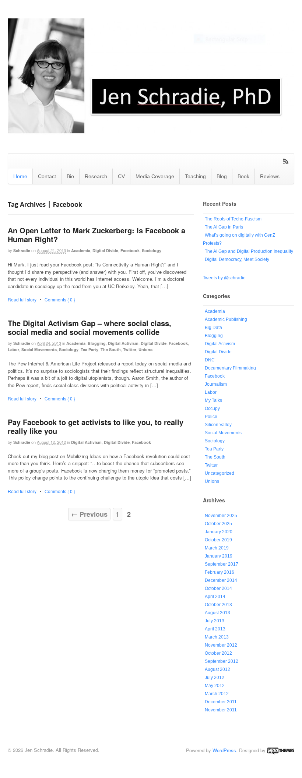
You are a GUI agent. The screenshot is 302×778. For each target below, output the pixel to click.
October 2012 (218, 653)
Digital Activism (123, 343)
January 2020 (218, 531)
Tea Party (89, 349)
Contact (47, 176)
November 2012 (221, 645)
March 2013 (217, 637)
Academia (80, 250)
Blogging (97, 343)
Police (211, 416)
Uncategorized (219, 473)
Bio (70, 176)
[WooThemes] (280, 750)
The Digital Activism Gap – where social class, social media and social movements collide (89, 327)
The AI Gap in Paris (224, 227)
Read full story (22, 299)
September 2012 (221, 661)
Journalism (216, 384)
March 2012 (217, 693)
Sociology (151, 250)
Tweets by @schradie (224, 277)
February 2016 (219, 572)
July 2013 (214, 620)
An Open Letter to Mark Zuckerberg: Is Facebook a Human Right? (96, 234)
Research (96, 176)
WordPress (224, 750)
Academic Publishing (226, 319)
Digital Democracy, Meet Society (237, 259)
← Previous (89, 514)
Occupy (212, 408)
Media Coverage (155, 176)
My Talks (213, 400)
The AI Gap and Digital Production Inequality (249, 251)
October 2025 (218, 523)
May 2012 (215, 685)
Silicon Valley (218, 424)
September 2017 (221, 564)
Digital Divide (105, 250)
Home (20, 176)
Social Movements (39, 349)
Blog (222, 176)
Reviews (270, 176)
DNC (210, 360)
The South (111, 349)
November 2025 (221, 515)
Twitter (129, 349)
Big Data (213, 327)
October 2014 (218, 588)
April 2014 (215, 596)
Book (243, 176)
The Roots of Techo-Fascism (233, 219)
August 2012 (217, 669)
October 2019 (218, 539)
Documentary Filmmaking (230, 368)
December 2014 (221, 580)
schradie (21, 250)
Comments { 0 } (60, 299)
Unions (145, 349)
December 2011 (221, 701)
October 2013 (218, 604)
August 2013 (217, 612)
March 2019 (217, 548)
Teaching (195, 176)
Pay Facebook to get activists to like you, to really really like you (95, 426)
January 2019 (218, 556)
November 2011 (221, 709)
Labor (13, 349)
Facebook (130, 250)
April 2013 (215, 629)
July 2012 (214, 677)
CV (121, 176)
